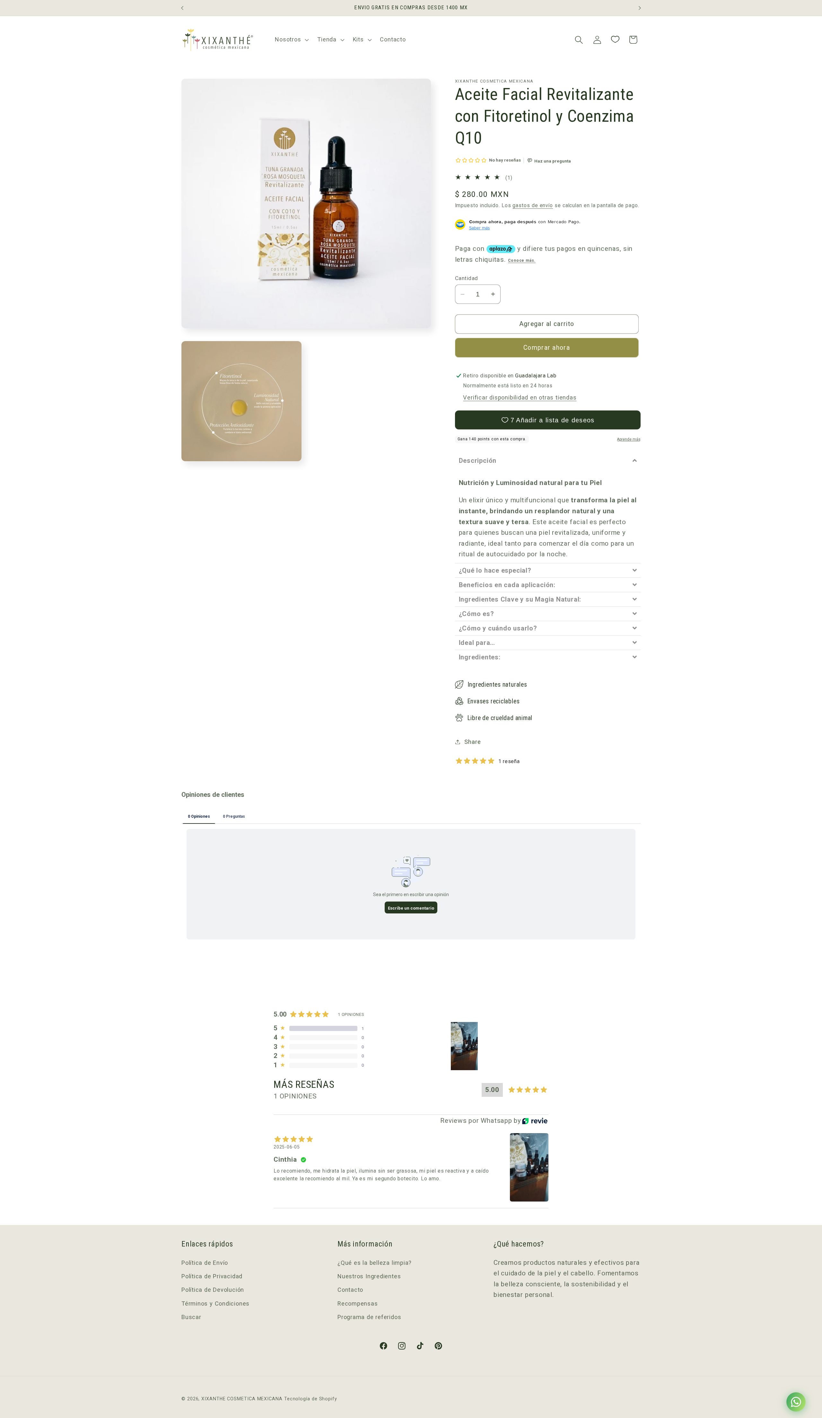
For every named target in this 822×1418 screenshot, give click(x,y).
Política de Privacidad (211, 1276)
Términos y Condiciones (215, 1303)
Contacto (350, 1290)
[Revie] (534, 1121)
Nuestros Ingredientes (369, 1276)
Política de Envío (204, 1262)
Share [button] (472, 741)
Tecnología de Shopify (310, 1398)
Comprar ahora (546, 347)
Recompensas (357, 1303)
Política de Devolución (212, 1290)
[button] (291, 39)
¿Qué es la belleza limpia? (374, 1262)
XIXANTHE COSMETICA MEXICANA (242, 1398)
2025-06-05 (287, 1146)
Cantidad (466, 278)
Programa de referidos (369, 1317)
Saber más (479, 227)
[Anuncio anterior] (182, 8)
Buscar (191, 1317)
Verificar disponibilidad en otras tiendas (519, 397)
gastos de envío (532, 205)
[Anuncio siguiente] (640, 8)
